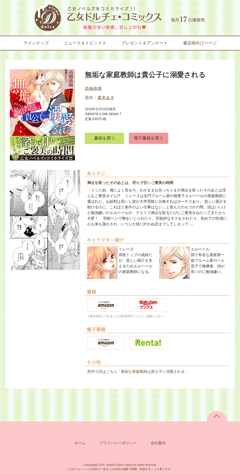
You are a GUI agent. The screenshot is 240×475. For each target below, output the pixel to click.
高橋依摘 (93, 88)
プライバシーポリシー (118, 443)
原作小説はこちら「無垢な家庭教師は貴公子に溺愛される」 (137, 372)
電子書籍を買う (148, 138)
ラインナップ (36, 43)
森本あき (106, 97)
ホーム (80, 443)
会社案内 (158, 443)
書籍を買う (104, 138)
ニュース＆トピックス (85, 43)
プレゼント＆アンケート (144, 43)
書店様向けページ (200, 43)
